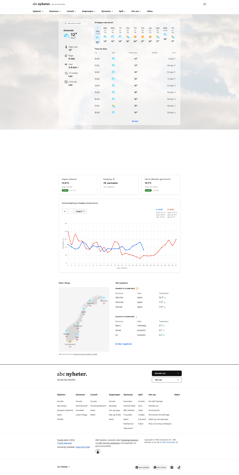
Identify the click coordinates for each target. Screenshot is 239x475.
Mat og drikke (115, 415)
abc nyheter (144, 467)
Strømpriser (128, 423)
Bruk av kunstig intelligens (160, 423)
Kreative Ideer (129, 406)
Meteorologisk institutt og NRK (85, 354)
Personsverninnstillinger (159, 415)
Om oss (135, 11)
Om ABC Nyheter (156, 401)
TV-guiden (127, 415)
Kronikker (80, 410)
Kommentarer (82, 406)
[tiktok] (179, 467)
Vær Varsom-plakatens (109, 443)
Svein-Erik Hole (83, 447)
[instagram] (172, 467)
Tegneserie (128, 428)
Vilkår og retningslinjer (158, 419)
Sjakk (140, 410)
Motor (92, 415)
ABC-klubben (129, 410)
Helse (92, 410)
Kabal (140, 423)
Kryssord (142, 419)
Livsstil (70, 11)
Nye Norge (61, 406)
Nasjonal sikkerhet (65, 410)
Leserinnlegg (81, 415)
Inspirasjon (87, 11)
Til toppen (62, 467)
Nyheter (37, 11)
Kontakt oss (153, 406)
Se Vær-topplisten (123, 344)
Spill (121, 11)
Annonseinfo (154, 410)
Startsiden (127, 401)
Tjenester (106, 11)
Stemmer (54, 11)
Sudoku (141, 415)
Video (150, 11)
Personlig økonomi (98, 406)
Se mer (135, 121)
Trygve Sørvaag (64, 443)
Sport (59, 415)
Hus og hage (114, 410)
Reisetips (113, 406)
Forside (60, 401)
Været (125, 419)
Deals (111, 419)
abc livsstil (161, 467)
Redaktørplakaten (129, 440)
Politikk (60, 419)
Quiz (140, 406)
